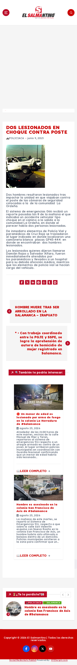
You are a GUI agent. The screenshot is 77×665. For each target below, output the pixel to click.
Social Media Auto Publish (22, 660)
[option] (38, 609)
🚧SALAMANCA (52, 602)
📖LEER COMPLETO (31, 471)
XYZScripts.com (59, 660)
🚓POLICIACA (15, 138)
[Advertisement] (38, 65)
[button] (63, 594)
